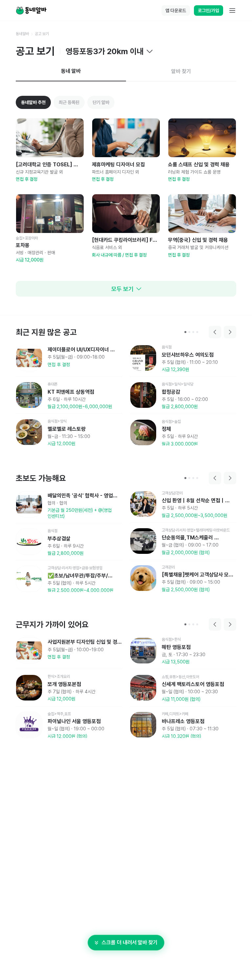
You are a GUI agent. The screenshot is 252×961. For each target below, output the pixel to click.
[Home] (31, 10)
